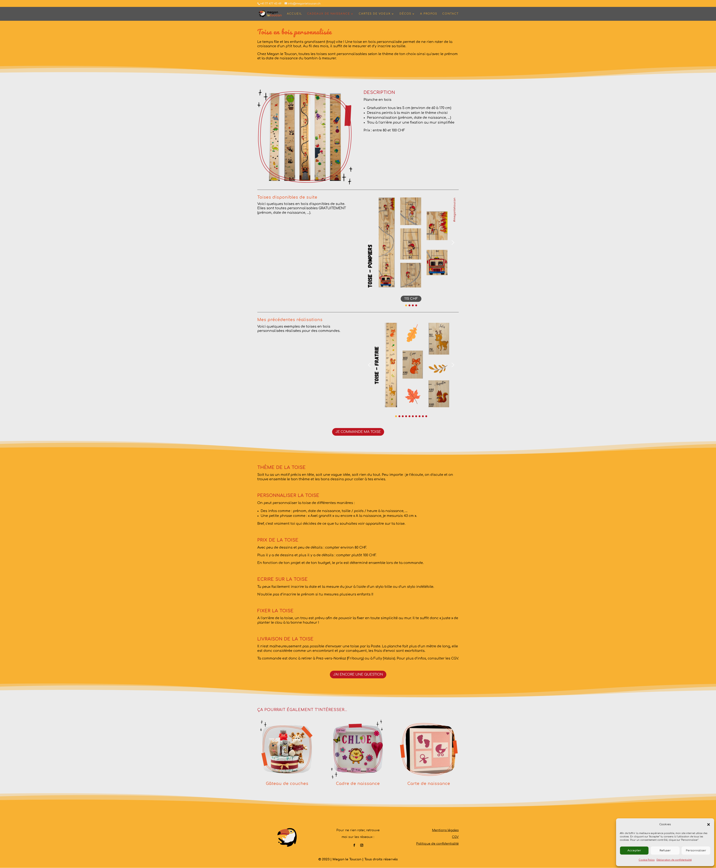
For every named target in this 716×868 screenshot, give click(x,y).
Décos (405, 14)
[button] (708, 824)
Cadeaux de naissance (328, 14)
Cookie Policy (647, 860)
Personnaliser (696, 850)
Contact (450, 14)
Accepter (634, 850)
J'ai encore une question (358, 674)
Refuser (665, 850)
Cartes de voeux (375, 14)
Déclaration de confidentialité (674, 860)
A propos (428, 14)
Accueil (294, 14)
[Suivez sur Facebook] (354, 845)
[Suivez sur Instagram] (362, 845)
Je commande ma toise (358, 432)
